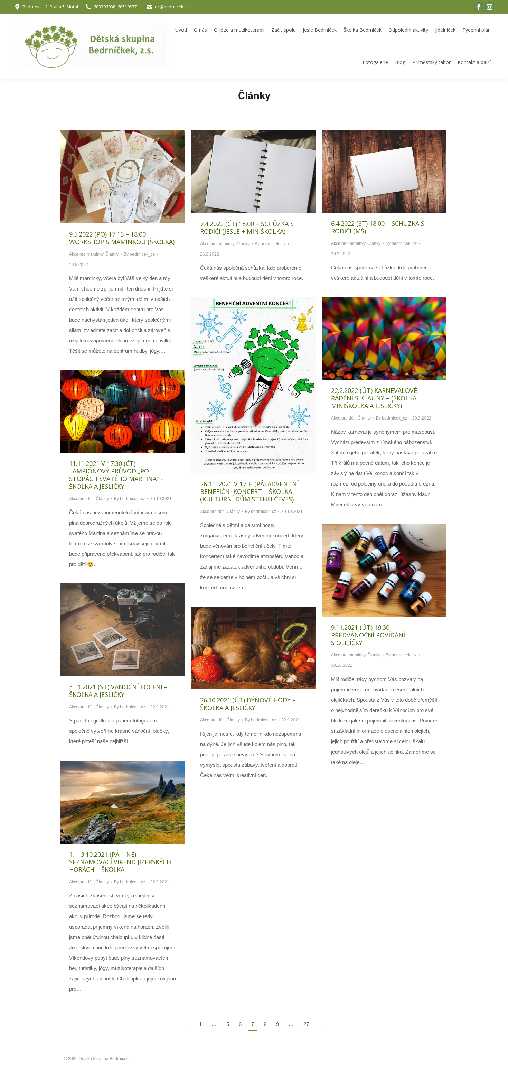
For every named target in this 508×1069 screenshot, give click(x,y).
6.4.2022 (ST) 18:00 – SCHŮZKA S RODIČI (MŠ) (377, 227)
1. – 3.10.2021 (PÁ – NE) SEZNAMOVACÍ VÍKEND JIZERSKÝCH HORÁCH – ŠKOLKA (120, 862)
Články (112, 254)
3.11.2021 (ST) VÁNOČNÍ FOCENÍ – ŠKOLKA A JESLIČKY (118, 691)
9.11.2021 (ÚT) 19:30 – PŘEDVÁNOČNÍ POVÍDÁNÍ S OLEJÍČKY (368, 635)
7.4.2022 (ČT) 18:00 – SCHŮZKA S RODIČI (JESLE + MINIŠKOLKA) (247, 228)
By (139, 254)
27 (306, 1024)
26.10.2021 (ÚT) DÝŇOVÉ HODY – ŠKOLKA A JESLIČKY (248, 704)
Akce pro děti (343, 418)
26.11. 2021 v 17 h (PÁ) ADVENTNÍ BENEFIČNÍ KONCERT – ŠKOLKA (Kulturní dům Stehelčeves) (249, 491)
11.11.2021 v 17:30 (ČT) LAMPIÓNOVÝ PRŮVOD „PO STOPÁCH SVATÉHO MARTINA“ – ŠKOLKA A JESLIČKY (116, 474)
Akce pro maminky (86, 254)
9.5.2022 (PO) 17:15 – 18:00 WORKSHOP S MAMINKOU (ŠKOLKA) (122, 238)
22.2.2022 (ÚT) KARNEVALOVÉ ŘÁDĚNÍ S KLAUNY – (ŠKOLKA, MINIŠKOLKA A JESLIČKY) (374, 398)
